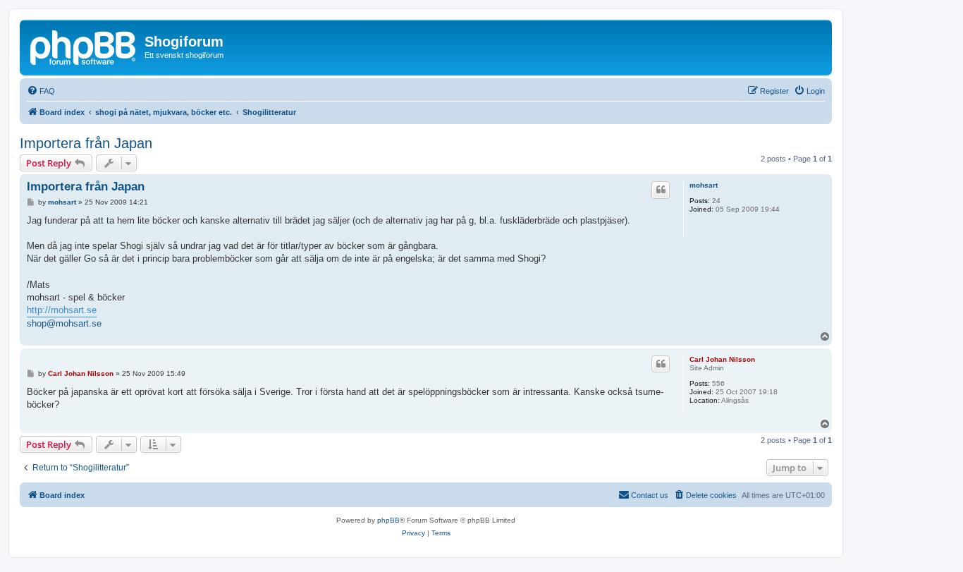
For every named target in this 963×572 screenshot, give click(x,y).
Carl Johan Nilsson (722, 359)
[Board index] (84, 45)
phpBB (388, 520)
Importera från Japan (86, 143)
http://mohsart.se (62, 310)
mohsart (703, 185)
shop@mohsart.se (64, 323)
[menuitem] (41, 91)
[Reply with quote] (660, 189)
